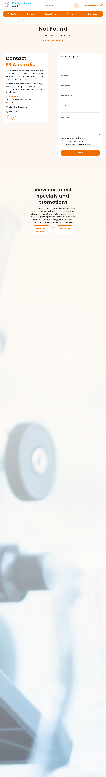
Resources (72, 14)
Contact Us (93, 14)
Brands (30, 14)
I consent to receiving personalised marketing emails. (77, 143)
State (63, 105)
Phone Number (66, 85)
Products (12, 14)
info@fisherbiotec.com (18, 107)
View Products (64, 228)
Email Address (66, 95)
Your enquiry (65, 117)
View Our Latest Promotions (41, 229)
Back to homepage (51, 40)
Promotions (50, 14)
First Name (65, 65)
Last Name (65, 75)
